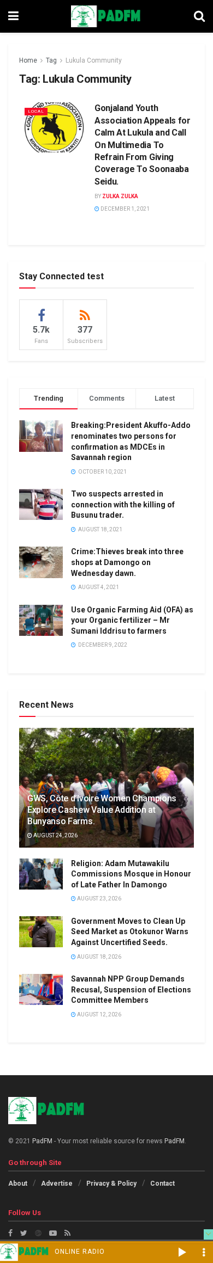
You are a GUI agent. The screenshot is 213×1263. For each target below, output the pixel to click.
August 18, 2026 (98, 957)
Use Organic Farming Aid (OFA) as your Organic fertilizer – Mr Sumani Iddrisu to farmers (132, 620)
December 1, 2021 (124, 209)
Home (28, 60)
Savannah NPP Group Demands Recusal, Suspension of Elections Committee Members (131, 989)
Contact (162, 1183)
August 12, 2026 (98, 1014)
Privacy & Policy (111, 1183)
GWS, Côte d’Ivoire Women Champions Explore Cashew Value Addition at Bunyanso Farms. (101, 809)
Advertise (57, 1183)
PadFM (42, 1141)
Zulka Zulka (120, 196)
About (17, 1183)
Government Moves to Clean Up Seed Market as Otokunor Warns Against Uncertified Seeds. (129, 932)
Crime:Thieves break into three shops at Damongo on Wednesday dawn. (127, 562)
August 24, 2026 (55, 835)
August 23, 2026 (98, 899)
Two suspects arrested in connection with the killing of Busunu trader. (123, 504)
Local (36, 111)
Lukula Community (94, 60)
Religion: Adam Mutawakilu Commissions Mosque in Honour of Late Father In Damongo (131, 874)
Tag (51, 60)
